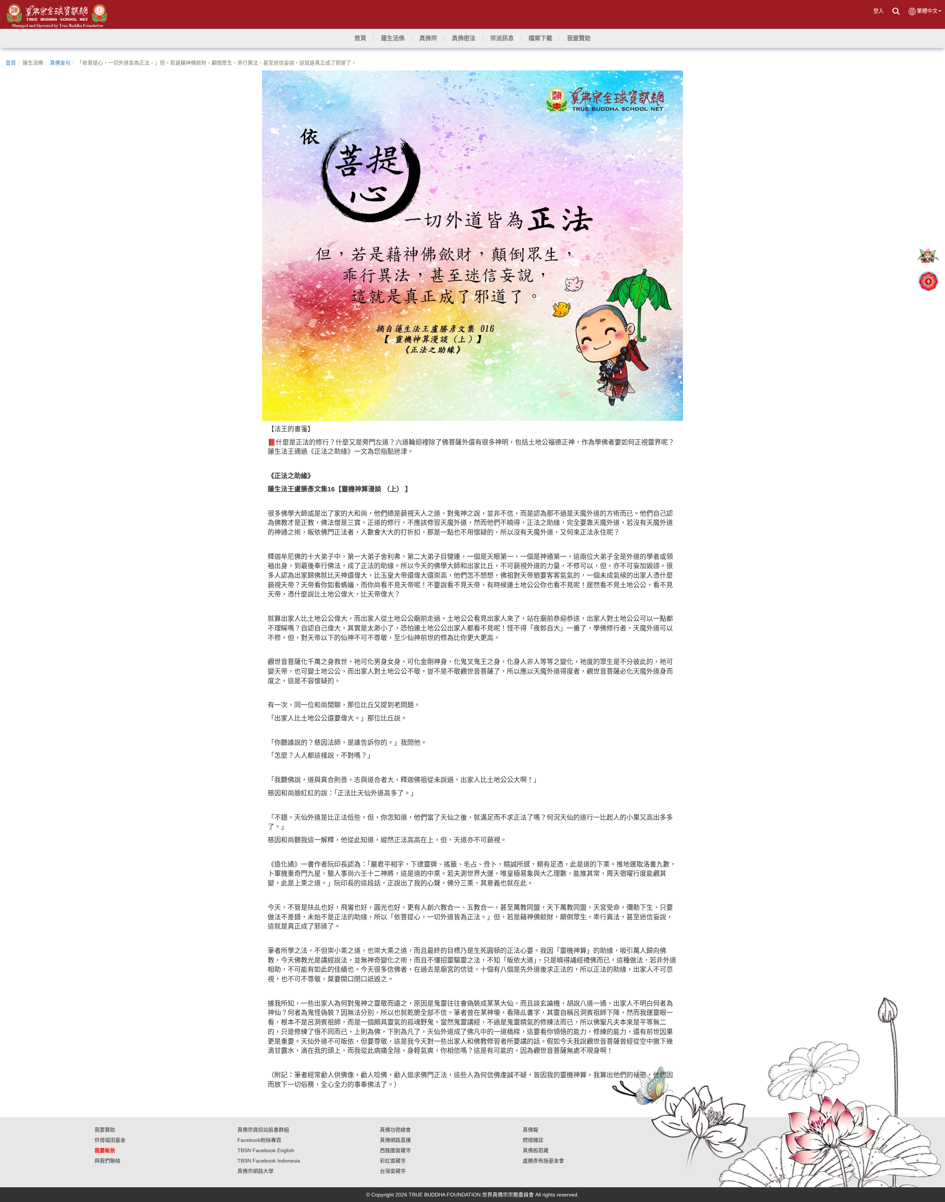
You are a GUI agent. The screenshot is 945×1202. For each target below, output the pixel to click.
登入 (878, 11)
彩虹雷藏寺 (393, 1161)
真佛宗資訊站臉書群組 (263, 1130)
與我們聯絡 (107, 1161)
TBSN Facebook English (265, 1150)
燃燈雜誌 (533, 1140)
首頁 (11, 63)
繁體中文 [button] (927, 11)
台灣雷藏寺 (393, 1171)
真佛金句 (60, 63)
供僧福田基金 (110, 1140)
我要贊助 (104, 1130)
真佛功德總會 (395, 1130)
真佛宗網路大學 (255, 1171)
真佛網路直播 (395, 1140)
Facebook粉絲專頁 (259, 1140)
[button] (393, 38)
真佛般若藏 (536, 1150)
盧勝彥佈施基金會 (543, 1161)
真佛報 (530, 1130)
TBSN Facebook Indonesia (268, 1161)
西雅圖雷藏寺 (395, 1150)
